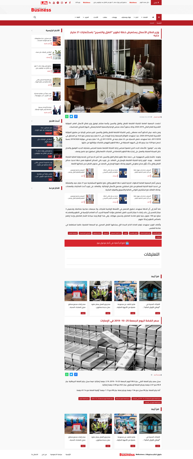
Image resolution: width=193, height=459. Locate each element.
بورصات (114, 17)
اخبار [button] (137, 17)
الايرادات (158, 237)
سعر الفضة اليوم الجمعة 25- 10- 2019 (102, 398)
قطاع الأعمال (157, 233)
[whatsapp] (67, 116)
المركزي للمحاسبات (85, 233)
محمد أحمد (157, 375)
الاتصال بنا (34, 454)
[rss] (50, 2)
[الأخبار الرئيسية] (31, 30)
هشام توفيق (97, 233)
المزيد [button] (87, 17)
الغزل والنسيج (134, 233)
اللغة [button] (78, 17)
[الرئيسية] (153, 17)
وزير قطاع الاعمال (145, 233)
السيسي (106, 233)
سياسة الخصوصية (56, 454)
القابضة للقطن (73, 233)
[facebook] (76, 116)
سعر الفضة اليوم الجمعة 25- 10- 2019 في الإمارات (146, 398)
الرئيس (125, 233)
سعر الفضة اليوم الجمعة (123, 398)
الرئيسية (159, 23)
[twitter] (71, 116)
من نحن (44, 454)
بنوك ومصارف (126, 17)
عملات (105, 17)
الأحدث (95, 17)
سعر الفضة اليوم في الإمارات (153, 402)
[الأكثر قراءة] (31, 188)
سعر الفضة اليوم (84, 398)
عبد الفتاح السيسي (116, 233)
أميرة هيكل (157, 117)
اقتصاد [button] (145, 17)
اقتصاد (152, 23)
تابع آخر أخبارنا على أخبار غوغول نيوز (111, 243)
